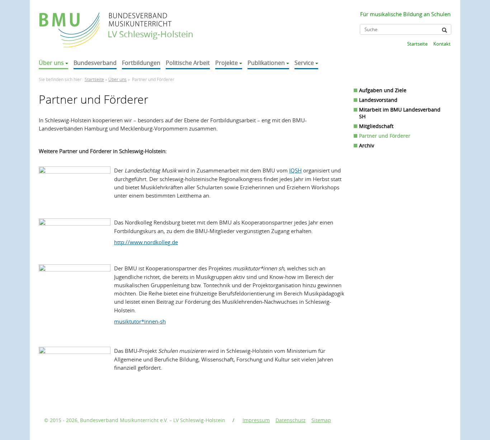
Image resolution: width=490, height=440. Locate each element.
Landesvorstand (378, 99)
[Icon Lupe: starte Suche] (444, 30)
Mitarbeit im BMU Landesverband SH (399, 113)
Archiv (366, 145)
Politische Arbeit (188, 63)
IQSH (295, 170)
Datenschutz (290, 420)
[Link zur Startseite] (70, 22)
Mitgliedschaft (376, 126)
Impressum (256, 420)
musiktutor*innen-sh (140, 321)
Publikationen (266, 63)
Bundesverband (95, 63)
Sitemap (321, 420)
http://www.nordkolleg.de (146, 242)
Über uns (51, 63)
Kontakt (442, 44)
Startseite (417, 44)
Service (304, 63)
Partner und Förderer (384, 135)
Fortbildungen (141, 63)
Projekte (226, 63)
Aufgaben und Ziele (382, 90)
